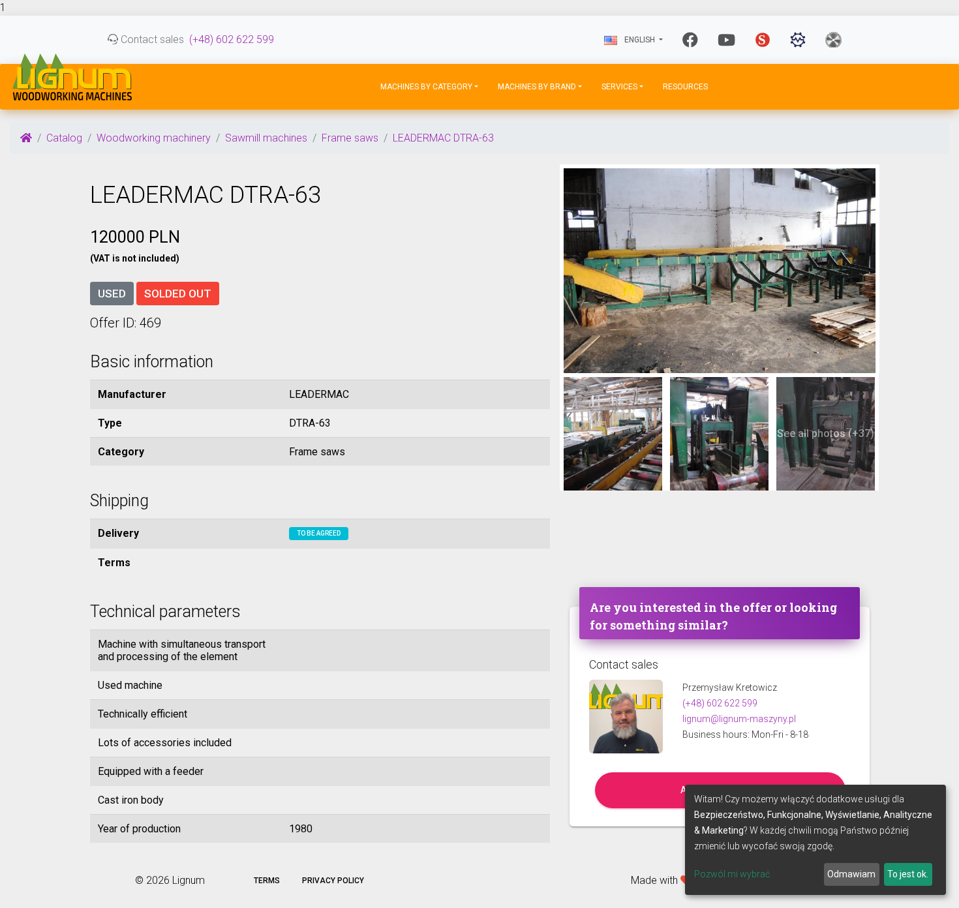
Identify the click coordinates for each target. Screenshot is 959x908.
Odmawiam (851, 874)
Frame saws (350, 138)
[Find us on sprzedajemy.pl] (762, 39)
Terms (267, 880)
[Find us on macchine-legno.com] (833, 39)
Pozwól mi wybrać (732, 874)
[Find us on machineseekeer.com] (797, 39)
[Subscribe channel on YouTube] (726, 39)
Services (619, 86)
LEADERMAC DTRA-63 (443, 138)
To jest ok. (907, 874)
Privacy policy (333, 880)
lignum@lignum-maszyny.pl (739, 719)
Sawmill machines (266, 138)
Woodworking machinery (154, 138)
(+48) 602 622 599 (231, 39)
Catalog (64, 138)
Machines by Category (426, 86)
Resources (685, 86)
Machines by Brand (537, 86)
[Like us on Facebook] (690, 39)
